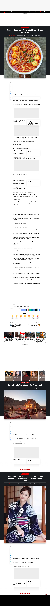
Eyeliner (25, 306)
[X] (35, 11)
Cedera (20, 306)
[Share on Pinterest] (31, 35)
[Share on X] (11, 86)
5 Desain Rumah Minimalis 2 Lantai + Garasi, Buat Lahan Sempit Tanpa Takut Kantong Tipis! (33, 123)
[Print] (11, 99)
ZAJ (9, 483)
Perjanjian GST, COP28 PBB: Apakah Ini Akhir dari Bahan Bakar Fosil (33, 584)
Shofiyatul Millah (13, 35)
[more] (29, 12)
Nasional (6, 337)
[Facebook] (34, 11)
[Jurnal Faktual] (8, 12)
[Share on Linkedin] (11, 92)
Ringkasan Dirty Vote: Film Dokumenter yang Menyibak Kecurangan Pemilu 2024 (8, 339)
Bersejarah (17, 306)
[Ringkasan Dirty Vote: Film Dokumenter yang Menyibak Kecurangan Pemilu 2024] (9, 335)
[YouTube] (37, 11)
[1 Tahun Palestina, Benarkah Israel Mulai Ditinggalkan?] (30, 335)
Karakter (28, 306)
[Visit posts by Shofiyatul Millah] (9, 35)
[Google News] (38, 11)
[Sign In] (33, 11)
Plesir (27, 382)
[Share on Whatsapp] (32, 35)
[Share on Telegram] (34, 35)
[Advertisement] (25, 5)
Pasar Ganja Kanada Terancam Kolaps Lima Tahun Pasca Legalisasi (19, 339)
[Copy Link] (36, 35)
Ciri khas (22, 306)
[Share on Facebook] (30, 35)
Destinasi (23, 382)
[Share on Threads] (35, 35)
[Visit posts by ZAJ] (7, 388)
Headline (37, 337)
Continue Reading (25, 469)
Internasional (17, 337)
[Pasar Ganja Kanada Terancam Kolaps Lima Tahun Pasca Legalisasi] (20, 335)
